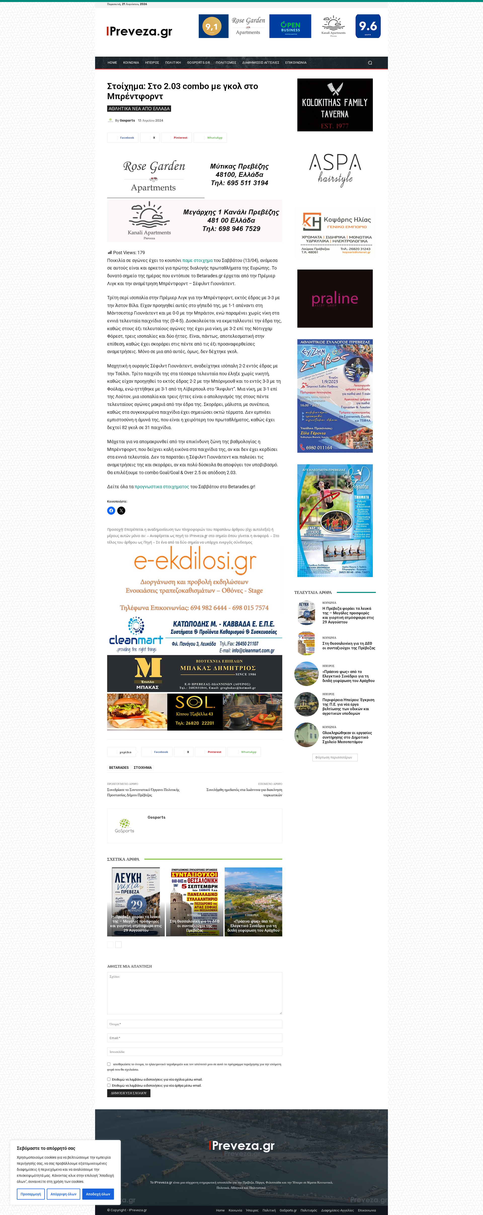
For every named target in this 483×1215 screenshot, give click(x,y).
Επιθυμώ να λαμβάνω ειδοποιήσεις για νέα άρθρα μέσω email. (157, 1085)
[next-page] (118, 944)
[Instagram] (361, 4)
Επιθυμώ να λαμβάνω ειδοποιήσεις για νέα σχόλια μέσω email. (157, 1079)
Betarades (119, 768)
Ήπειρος (253, 915)
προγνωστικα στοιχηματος (162, 486)
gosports (127, 120)
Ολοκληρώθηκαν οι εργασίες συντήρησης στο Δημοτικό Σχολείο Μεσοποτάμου (347, 737)
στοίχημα (143, 768)
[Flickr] (355, 4)
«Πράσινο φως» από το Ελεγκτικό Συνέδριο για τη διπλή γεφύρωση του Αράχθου (253, 926)
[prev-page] (110, 944)
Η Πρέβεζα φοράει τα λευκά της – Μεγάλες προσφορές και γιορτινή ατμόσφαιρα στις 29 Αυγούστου (136, 924)
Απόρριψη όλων (63, 1194)
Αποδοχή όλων (98, 1194)
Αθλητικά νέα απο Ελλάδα (139, 108)
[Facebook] (349, 4)
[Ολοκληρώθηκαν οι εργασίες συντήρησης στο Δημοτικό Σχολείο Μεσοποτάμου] (306, 735)
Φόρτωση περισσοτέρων (333, 757)
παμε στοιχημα (197, 260)
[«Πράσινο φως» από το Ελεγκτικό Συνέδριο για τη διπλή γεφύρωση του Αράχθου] (253, 901)
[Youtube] (373, 4)
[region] (65, 1172)
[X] (367, 4)
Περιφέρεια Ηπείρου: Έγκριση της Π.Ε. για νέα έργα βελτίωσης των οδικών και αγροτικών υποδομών (348, 707)
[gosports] (111, 120)
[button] (370, 62)
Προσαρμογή (31, 1194)
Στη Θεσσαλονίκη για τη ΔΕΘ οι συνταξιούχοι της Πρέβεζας (194, 926)
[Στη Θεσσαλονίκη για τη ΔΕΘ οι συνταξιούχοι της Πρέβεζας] (195, 901)
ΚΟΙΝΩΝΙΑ (135, 910)
